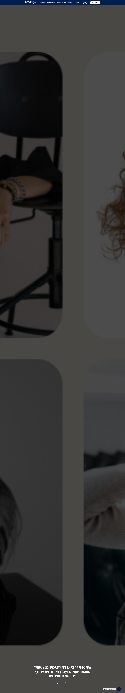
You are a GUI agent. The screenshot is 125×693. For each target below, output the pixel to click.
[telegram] (84, 3)
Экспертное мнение (61, 2)
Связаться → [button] (95, 2)
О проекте (42, 2)
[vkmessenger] (86, 3)
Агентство (76, 2)
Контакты (70, 2)
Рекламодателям (51, 2)
